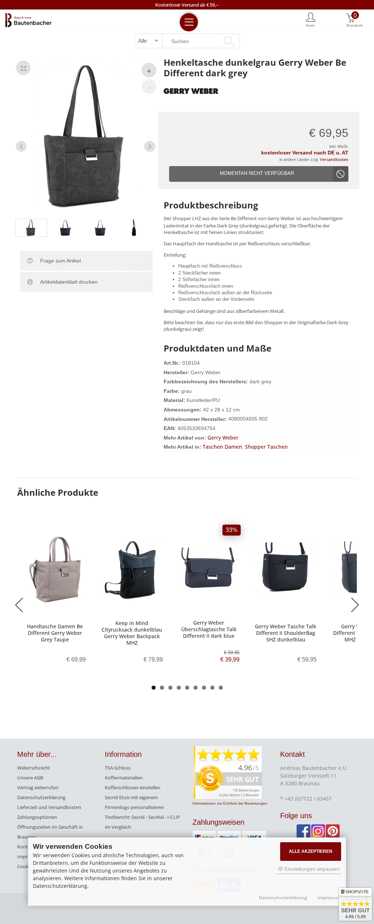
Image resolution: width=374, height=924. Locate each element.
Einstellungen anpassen (311, 869)
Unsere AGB (30, 777)
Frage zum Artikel (60, 261)
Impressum (329, 898)
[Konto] (310, 19)
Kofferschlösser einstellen (132, 787)
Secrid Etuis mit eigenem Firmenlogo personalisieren (134, 802)
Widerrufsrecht (33, 767)
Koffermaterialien (124, 777)
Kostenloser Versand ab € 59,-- (186, 4)
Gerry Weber (222, 437)
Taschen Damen (222, 446)
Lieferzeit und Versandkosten (49, 807)
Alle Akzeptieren (310, 851)
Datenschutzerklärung (41, 797)
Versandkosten (334, 159)
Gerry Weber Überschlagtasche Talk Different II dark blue (209, 629)
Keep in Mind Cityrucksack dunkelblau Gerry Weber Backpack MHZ (132, 633)
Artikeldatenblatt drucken (69, 282)
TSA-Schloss (117, 767)
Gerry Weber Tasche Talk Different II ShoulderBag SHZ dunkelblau (285, 633)
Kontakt (26, 846)
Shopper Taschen (266, 446)
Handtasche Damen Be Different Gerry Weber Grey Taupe (55, 633)
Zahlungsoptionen (37, 817)
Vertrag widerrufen (37, 787)
